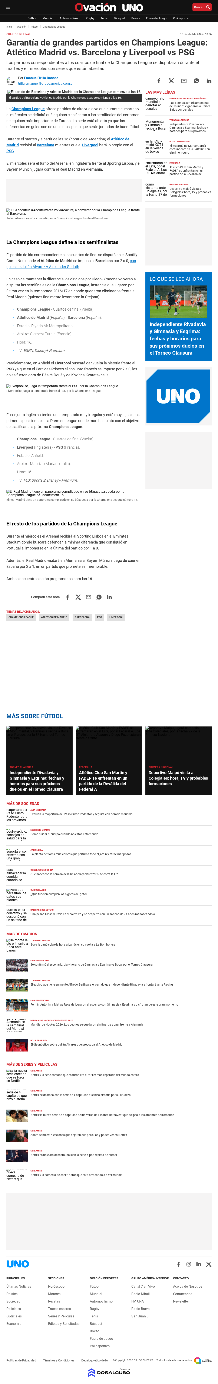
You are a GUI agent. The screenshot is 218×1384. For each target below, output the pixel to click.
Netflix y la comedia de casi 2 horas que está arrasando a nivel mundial (76, 1175)
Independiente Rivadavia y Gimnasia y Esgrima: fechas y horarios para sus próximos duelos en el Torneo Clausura (188, 129)
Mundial (48, 18)
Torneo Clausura (40, 940)
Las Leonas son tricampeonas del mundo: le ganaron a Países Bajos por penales (189, 106)
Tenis (104, 18)
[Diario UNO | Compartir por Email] (183, 80)
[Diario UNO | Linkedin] (199, 1264)
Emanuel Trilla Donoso (41, 78)
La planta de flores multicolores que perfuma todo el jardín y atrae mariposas (80, 854)
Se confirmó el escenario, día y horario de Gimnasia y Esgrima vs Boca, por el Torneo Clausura (91, 964)
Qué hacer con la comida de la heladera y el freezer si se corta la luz (74, 874)
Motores (54, 1294)
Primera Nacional (179, 184)
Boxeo (135, 18)
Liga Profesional (39, 960)
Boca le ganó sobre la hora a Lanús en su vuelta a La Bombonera (73, 944)
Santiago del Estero (42, 910)
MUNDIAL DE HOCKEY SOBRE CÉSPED (188, 98)
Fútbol (32, 18)
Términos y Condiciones (59, 1360)
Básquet (119, 18)
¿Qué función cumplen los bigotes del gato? (58, 894)
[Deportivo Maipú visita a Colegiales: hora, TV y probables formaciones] (178, 745)
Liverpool (90, 145)
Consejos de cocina (41, 870)
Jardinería (36, 850)
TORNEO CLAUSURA (179, 120)
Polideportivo (181, 18)
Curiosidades (38, 890)
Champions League (28, 109)
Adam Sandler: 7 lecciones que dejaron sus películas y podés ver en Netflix (78, 1135)
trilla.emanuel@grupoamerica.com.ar (46, 83)
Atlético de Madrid (54, 617)
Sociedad (13, 1301)
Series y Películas (61, 1316)
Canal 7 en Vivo (143, 1286)
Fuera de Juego (156, 18)
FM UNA (137, 1301)
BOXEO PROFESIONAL (180, 141)
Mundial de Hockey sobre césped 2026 (51, 1020)
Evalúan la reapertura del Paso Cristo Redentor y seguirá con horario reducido (81, 814)
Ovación (21, 26)
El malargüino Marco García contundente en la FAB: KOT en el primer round (189, 149)
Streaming (36, 1071)
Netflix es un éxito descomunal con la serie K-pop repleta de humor (73, 1155)
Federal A (174, 163)
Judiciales (14, 1316)
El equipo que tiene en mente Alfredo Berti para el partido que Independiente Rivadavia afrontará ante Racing (101, 984)
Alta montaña (38, 810)
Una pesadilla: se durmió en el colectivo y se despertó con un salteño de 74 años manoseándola (92, 914)
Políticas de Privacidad (21, 1360)
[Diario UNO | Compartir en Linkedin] (209, 80)
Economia (14, 1324)
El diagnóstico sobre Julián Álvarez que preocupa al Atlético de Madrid (76, 1044)
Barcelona (45, 145)
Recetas (54, 1301)
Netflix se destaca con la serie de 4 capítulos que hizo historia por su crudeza (80, 1095)
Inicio (9, 26)
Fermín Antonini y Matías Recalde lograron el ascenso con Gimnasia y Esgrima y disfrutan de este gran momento (104, 1004)
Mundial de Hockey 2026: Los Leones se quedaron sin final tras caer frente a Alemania (86, 1024)
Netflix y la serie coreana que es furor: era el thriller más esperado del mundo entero (84, 1075)
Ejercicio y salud (40, 830)
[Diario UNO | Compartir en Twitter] (171, 80)
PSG (10, 151)
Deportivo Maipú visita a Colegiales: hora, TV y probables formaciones (190, 192)
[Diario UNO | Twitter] (209, 1264)
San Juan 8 (140, 1316)
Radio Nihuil (140, 1294)
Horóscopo (56, 1286)
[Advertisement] (178, 236)
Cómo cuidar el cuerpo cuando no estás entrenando (64, 834)
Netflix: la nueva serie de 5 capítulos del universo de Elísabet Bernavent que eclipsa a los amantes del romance (102, 1115)
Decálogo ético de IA (94, 1360)
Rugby (90, 18)
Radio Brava (140, 1309)
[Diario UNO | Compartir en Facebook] (158, 80)
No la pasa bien (38, 1040)
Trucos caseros (59, 1309)
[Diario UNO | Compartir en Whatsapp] (196, 80)
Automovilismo (69, 18)
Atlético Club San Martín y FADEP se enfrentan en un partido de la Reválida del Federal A (186, 172)
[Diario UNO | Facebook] (179, 1264)
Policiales (13, 1309)
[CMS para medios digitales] (109, 1373)
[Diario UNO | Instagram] (189, 1264)
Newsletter (181, 1301)
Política (12, 1294)
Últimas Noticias (18, 1286)
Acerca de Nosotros (187, 1286)
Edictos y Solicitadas (63, 1324)
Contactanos (182, 1294)
